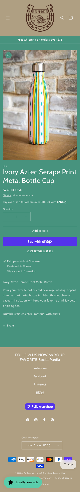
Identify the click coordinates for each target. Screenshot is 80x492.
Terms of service (63, 478)
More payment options (40, 250)
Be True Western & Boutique (38, 473)
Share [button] (10, 325)
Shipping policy (42, 484)
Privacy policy (45, 478)
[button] (7, 18)
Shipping (7, 195)
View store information (21, 271)
